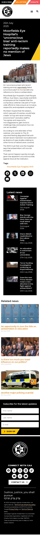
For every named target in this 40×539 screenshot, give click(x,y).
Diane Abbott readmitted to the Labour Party (26, 237)
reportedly (22, 87)
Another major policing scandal (17, 393)
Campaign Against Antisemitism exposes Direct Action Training (26, 200)
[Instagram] (20, 470)
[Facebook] (8, 470)
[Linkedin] (25, 470)
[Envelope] (25, 476)
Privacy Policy (13, 509)
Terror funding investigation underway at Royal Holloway (26, 266)
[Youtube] (14, 476)
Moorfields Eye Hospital (18, 167)
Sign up (11, 431)
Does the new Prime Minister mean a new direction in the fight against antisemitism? (26, 282)
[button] (32, 11)
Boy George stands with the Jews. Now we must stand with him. (26, 219)
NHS (31, 167)
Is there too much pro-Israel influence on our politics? (15, 360)
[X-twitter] (14, 470)
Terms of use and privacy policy (24, 505)
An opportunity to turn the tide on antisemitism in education (18, 327)
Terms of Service (27, 509)
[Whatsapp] (20, 476)
